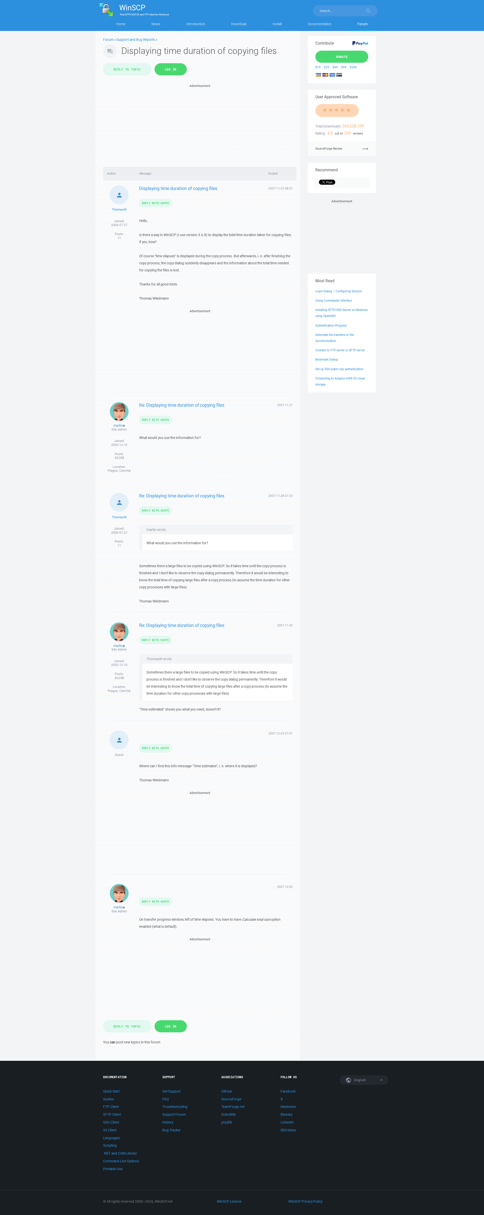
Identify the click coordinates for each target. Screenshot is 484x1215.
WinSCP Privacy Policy (305, 1201)
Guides (108, 1099)
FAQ (165, 1099)
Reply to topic (127, 69)
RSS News (288, 1130)
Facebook (288, 1091)
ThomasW (119, 209)
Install (277, 24)
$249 (353, 67)
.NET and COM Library (120, 1153)
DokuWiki (228, 1114)
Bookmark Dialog (326, 359)
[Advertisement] (199, 124)
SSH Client (111, 1122)
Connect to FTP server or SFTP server (340, 350)
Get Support (171, 1091)
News (156, 24)
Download (239, 24)
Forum (362, 24)
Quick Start (111, 1091)
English (359, 1080)
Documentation (319, 24)
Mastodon (288, 1106)
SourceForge (231, 1099)
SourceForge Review (328, 148)
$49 (335, 67)
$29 (326, 67)
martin (118, 425)
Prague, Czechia (119, 470)
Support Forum (174, 1114)
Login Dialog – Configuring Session (338, 291)
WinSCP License (229, 1201)
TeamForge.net (233, 1106)
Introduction (195, 24)
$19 (318, 67)
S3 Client (109, 1130)
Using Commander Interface (333, 300)
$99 (343, 67)
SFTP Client (112, 1114)
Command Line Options (121, 1161)
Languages (111, 1138)
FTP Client (111, 1106)
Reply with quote (155, 203)
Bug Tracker (171, 1130)
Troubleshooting (175, 1106)
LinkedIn (287, 1122)
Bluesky (286, 1114)
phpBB (226, 1122)
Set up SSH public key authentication (339, 369)
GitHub (226, 1091)
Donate (342, 57)
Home (121, 24)
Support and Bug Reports (135, 39)
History (167, 1122)
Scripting (110, 1145)
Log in (171, 69)
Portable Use (113, 1169)
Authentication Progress (331, 325)
